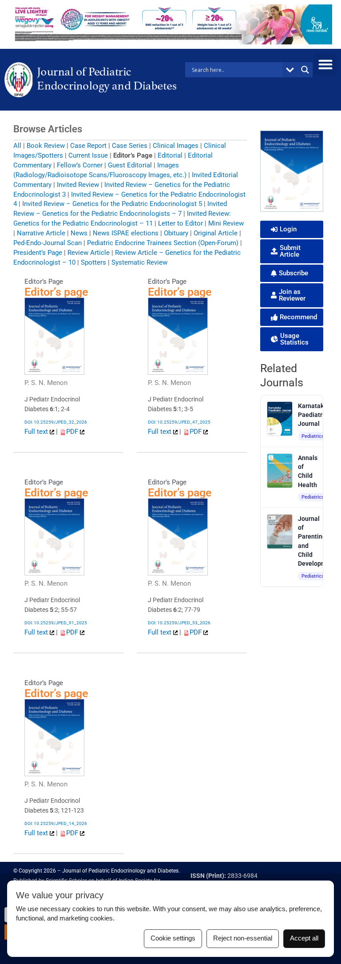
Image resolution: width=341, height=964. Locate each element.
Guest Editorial (130, 165)
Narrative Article (41, 233)
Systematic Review (139, 262)
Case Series (129, 146)
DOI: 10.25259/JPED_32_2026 (55, 422)
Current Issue (88, 155)
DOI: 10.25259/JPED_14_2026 (55, 823)
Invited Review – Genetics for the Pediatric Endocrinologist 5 (112, 204)
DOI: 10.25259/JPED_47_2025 (179, 422)
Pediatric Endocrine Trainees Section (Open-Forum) (162, 243)
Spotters (93, 262)
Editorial (170, 155)
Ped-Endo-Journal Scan (47, 243)
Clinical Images (175, 146)
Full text (37, 432)
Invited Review (78, 185)
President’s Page (37, 253)
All (17, 146)
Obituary (176, 233)
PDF (73, 432)
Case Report (88, 146)
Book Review (46, 146)
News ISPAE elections (126, 233)
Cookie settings (173, 938)
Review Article (88, 253)
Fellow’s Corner (80, 165)
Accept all (304, 938)
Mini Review (226, 223)
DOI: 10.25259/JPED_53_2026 (179, 622)
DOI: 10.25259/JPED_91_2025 (55, 622)
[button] (325, 64)
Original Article (216, 233)
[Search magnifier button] (305, 69)
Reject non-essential (242, 938)
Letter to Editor (180, 223)
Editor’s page (56, 292)
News (79, 233)
